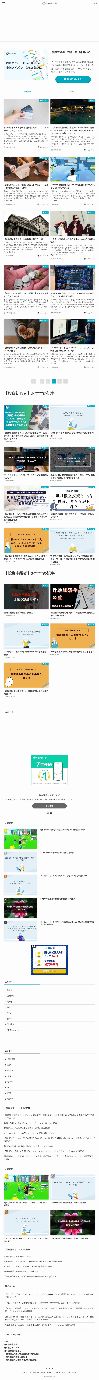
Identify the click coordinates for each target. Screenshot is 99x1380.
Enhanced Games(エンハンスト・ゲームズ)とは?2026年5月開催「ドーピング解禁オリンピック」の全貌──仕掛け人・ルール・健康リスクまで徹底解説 (49, 1318)
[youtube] (51, 813)
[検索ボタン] (95, 3)
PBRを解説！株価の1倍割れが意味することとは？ (26, 1271)
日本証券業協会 (11, 1344)
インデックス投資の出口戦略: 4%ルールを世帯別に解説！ (29, 1266)
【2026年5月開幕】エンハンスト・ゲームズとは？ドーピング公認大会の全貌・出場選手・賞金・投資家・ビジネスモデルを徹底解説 (49, 1309)
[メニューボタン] (3, 3)
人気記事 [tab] (71, 92)
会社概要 (49, 806)
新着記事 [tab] (27, 92)
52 (60, 381)
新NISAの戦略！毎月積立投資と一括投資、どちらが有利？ (29, 1146)
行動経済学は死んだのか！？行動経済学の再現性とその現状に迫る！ (34, 1261)
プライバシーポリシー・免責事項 (41, 1372)
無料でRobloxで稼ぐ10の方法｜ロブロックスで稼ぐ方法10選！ (31, 1123)
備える (10, 1007)
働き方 (10, 990)
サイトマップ (60, 1372)
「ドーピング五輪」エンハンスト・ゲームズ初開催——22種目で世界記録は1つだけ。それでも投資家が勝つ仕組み (49, 1295)
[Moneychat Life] (49, 3)
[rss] (52, 1368)
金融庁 (7, 1341)
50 (48, 381)
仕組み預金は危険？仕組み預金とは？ (20, 1256)
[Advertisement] (49, 24)
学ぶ (9, 1013)
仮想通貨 (11, 1024)
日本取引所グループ (12, 1348)
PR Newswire (13, 1030)
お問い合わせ (72, 1372)
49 (42, 381)
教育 (9, 1019)
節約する (11, 996)
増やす (10, 1002)
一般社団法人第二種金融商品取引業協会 (21, 1354)
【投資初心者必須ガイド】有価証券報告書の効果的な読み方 (30, 1276)
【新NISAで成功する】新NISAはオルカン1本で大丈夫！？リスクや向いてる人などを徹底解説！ (46, 1151)
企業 (9, 1065)
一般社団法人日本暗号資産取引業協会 (20, 1360)
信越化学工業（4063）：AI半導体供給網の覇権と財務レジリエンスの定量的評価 (40, 1325)
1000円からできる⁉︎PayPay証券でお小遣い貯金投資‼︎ (27, 1128)
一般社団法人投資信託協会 (15, 1357)
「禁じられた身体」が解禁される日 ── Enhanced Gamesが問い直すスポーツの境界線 (42, 1303)
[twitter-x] (48, 813)
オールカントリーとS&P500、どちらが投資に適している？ (30, 1133)
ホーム (24, 1372)
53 (65, 381)
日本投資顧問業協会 (12, 1351)
